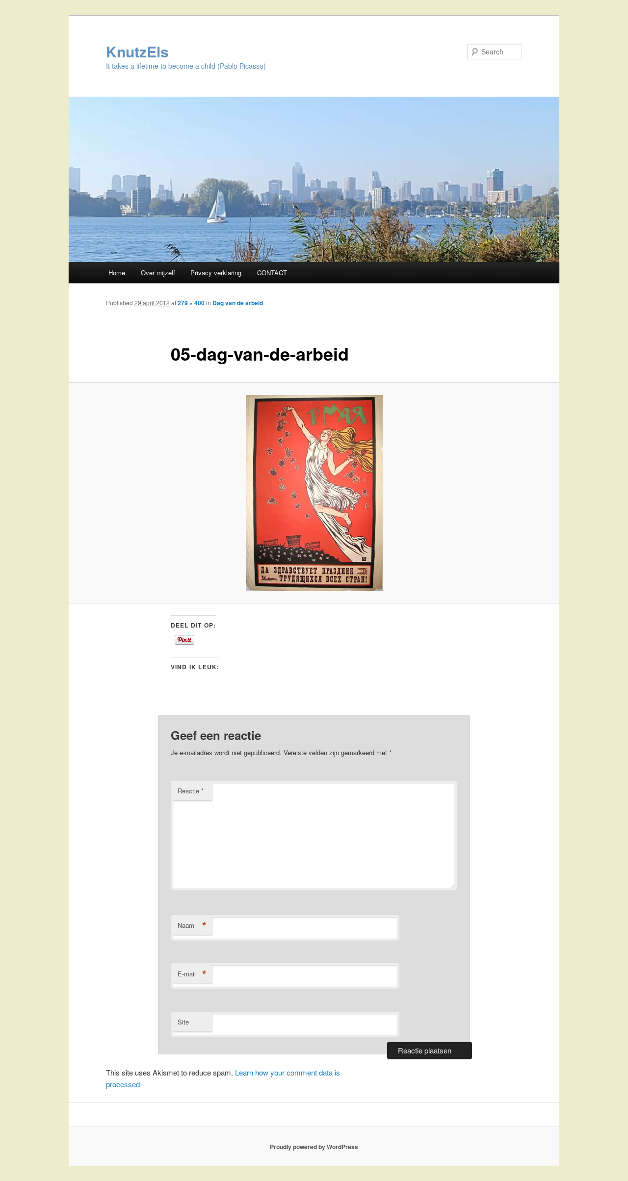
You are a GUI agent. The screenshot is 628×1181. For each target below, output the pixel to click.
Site (183, 1021)
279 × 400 (191, 302)
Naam (192, 925)
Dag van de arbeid (237, 302)
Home (116, 272)
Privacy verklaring (215, 272)
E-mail (192, 974)
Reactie (191, 790)
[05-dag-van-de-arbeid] (314, 493)
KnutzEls (137, 51)
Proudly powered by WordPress (314, 1146)
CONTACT (272, 272)
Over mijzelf (158, 272)
